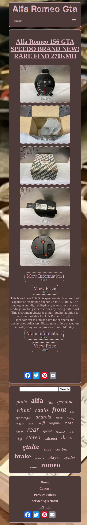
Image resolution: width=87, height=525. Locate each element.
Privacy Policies (45, 494)
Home (45, 482)
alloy (47, 449)
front (59, 409)
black (59, 418)
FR (48, 507)
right (71, 432)
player (54, 457)
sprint (47, 431)
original (55, 423)
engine (20, 423)
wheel (23, 409)
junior (19, 431)
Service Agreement (45, 501)
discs (66, 437)
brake (23, 456)
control (61, 449)
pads (21, 401)
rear (33, 429)
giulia (31, 447)
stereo (33, 437)
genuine (65, 401)
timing (70, 418)
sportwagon (23, 418)
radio (41, 410)
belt (72, 412)
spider (69, 457)
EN (41, 507)
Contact (44, 488)
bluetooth (60, 432)
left (20, 439)
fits (50, 402)
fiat (69, 423)
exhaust (51, 438)
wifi (42, 423)
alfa (37, 400)
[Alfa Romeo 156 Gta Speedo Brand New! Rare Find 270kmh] (45, 84)
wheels (39, 458)
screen (33, 467)
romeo (50, 465)
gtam (31, 423)
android (43, 417)
